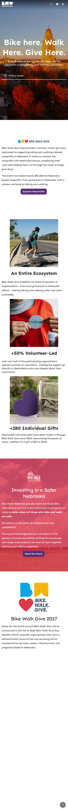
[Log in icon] (57, 4)
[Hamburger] (63, 4)
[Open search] (51, 4)
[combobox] (36, 75)
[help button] (63, 805)
